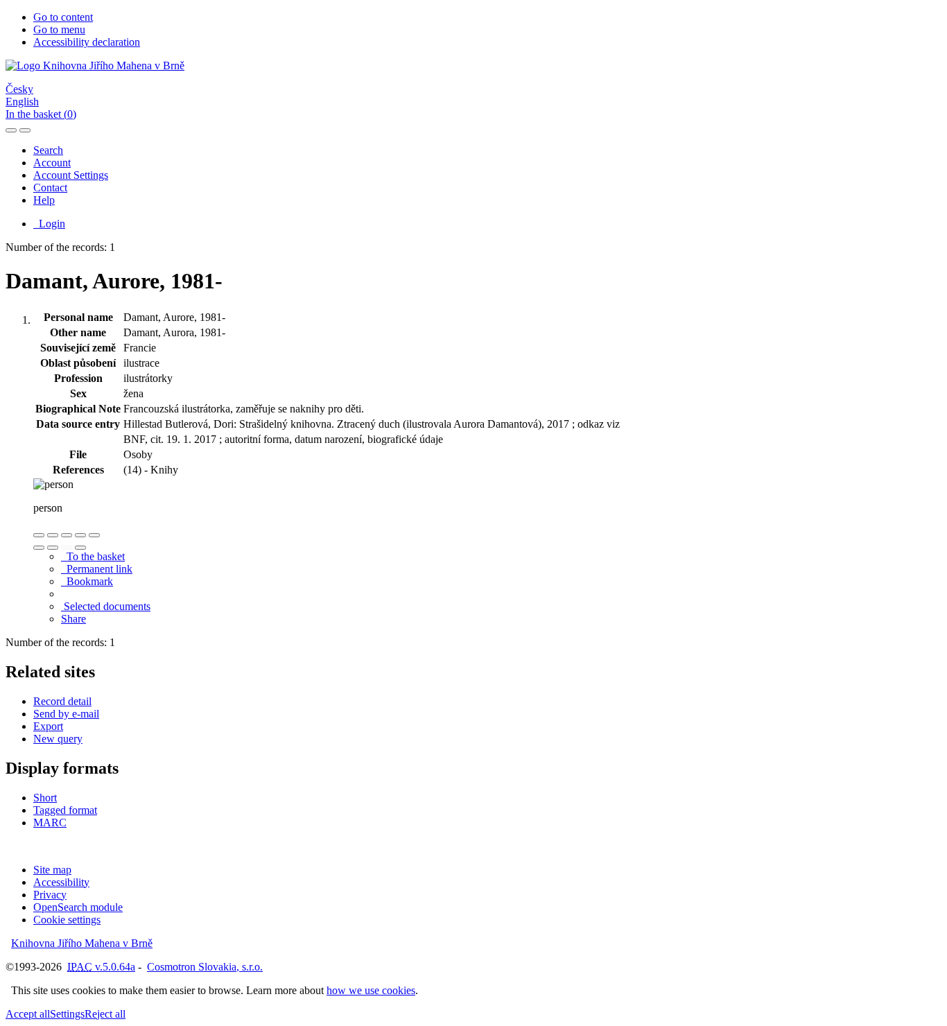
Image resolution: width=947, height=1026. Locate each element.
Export (48, 726)
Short (45, 797)
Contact (50, 187)
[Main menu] (25, 130)
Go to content (63, 17)
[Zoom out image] (52, 535)
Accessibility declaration (86, 42)
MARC (50, 822)
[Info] (94, 535)
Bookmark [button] (87, 581)
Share (73, 619)
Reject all (105, 1014)
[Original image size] (66, 535)
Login (49, 223)
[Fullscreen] (80, 535)
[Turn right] (52, 548)
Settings (67, 1014)
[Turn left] (38, 548)
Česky (19, 89)
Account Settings (70, 175)
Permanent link (96, 569)
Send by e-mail (66, 714)
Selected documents (105, 606)
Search (48, 150)
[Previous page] (66, 548)
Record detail (62, 701)
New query (57, 739)
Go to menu (59, 29)
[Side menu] (11, 130)
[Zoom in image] (38, 535)
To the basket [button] (93, 556)
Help (44, 200)
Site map (52, 870)
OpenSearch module (78, 907)
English (22, 101)
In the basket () (41, 114)
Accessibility (61, 882)
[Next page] (80, 548)
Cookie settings (67, 919)
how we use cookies (371, 990)
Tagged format (65, 810)
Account (52, 162)
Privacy (50, 895)
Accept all (28, 1014)
